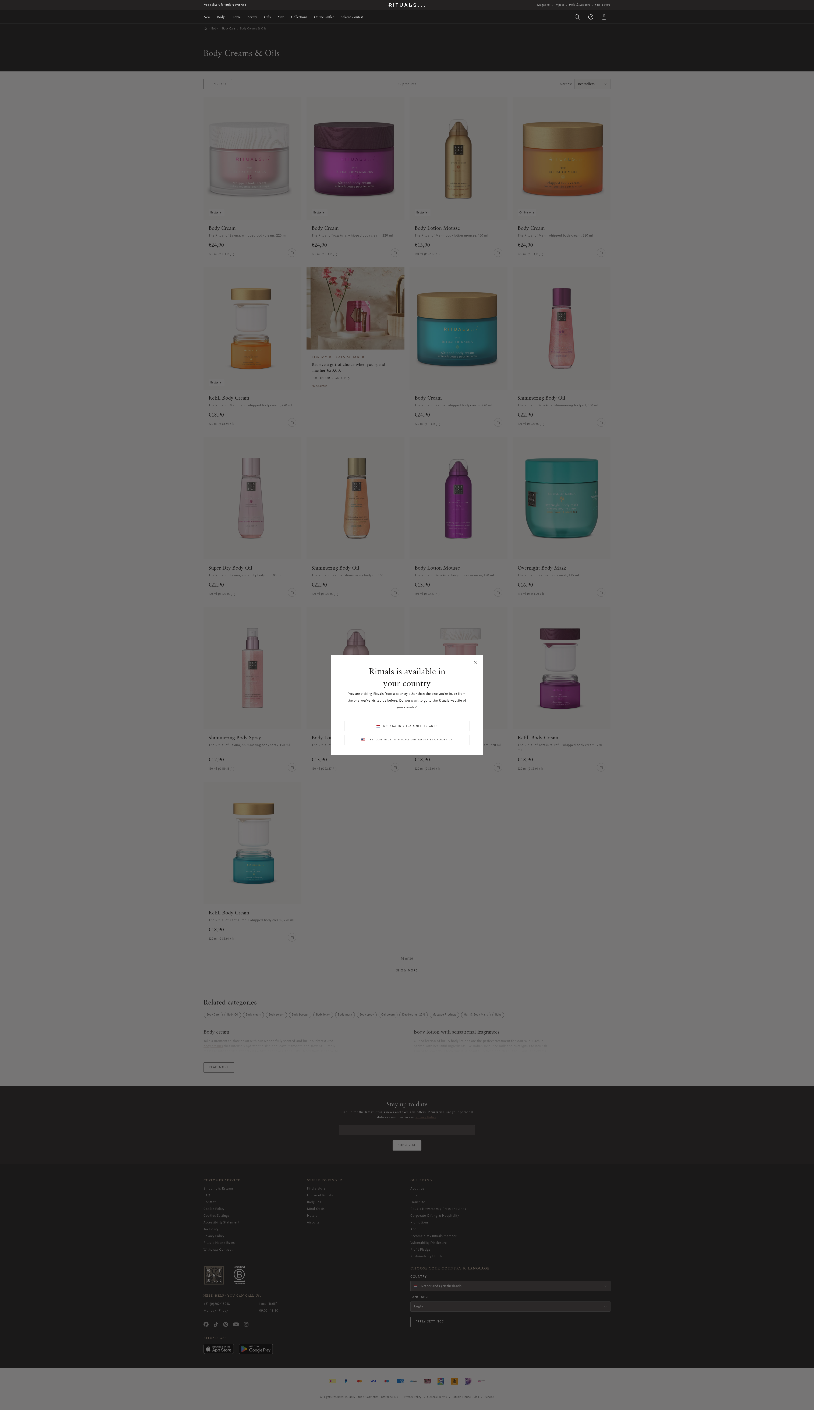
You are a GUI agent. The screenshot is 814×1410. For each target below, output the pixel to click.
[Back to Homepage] (407, 5)
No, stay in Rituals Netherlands (410, 726)
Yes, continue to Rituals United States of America (410, 739)
